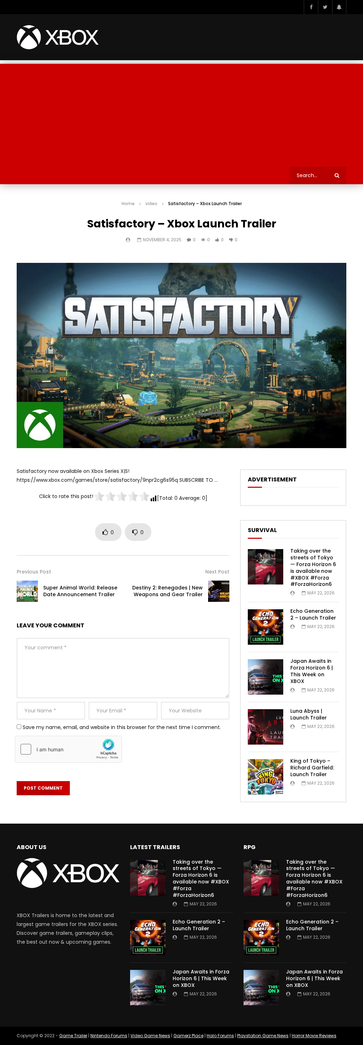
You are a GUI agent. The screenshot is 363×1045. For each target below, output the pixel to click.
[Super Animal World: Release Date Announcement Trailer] (27, 591)
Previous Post (34, 571)
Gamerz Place (188, 1036)
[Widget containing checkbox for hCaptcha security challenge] (68, 749)
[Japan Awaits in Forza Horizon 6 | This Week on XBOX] (265, 677)
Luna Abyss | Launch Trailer (308, 714)
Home (128, 203)
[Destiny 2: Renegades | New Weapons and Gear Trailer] (218, 591)
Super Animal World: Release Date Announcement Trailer (80, 591)
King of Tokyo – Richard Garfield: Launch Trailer (312, 767)
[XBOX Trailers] (58, 37)
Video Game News (150, 1036)
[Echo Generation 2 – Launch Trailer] (265, 627)
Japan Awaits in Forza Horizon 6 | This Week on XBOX (311, 671)
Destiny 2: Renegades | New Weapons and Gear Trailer (167, 591)
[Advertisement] (181, 113)
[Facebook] (311, 7)
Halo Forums (220, 1036)
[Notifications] (339, 7)
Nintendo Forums (108, 1036)
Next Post (217, 571)
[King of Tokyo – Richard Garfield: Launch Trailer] (265, 777)
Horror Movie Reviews (314, 1036)
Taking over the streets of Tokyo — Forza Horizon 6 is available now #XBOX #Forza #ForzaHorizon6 (313, 567)
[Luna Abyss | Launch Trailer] (265, 727)
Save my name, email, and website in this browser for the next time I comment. (122, 727)
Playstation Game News (263, 1036)
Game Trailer (73, 1036)
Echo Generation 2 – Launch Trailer (313, 614)
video (151, 203)
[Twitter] (325, 7)
